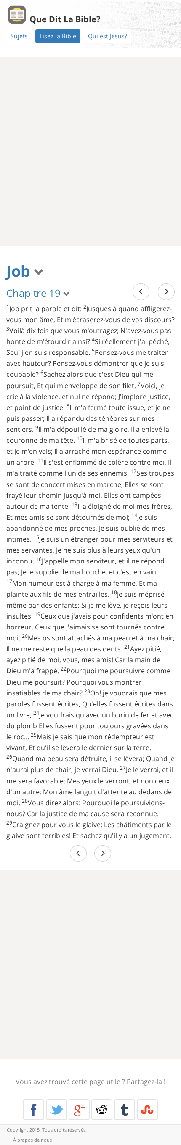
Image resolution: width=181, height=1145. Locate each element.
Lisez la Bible (58, 36)
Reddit (101, 1109)
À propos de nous (32, 1140)
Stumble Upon (147, 1109)
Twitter (56, 1109)
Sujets (19, 36)
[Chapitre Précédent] (141, 291)
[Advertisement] (90, 151)
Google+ (79, 1109)
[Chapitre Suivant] (166, 291)
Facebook (33, 1109)
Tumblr (124, 1109)
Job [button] (20, 271)
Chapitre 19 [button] (34, 293)
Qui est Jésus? (107, 36)
